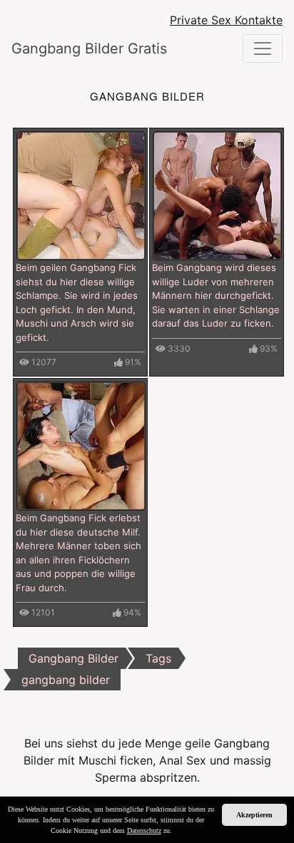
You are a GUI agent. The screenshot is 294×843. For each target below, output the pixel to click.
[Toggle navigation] (263, 48)
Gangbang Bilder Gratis (89, 48)
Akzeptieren (254, 815)
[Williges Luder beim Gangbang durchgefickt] (217, 195)
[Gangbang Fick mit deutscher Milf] (81, 445)
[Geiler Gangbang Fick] (81, 195)
